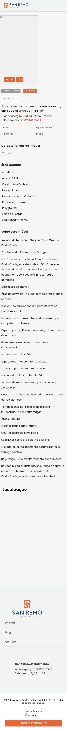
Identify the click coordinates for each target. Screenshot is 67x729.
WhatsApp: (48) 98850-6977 (33, 669)
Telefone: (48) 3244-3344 (31, 673)
